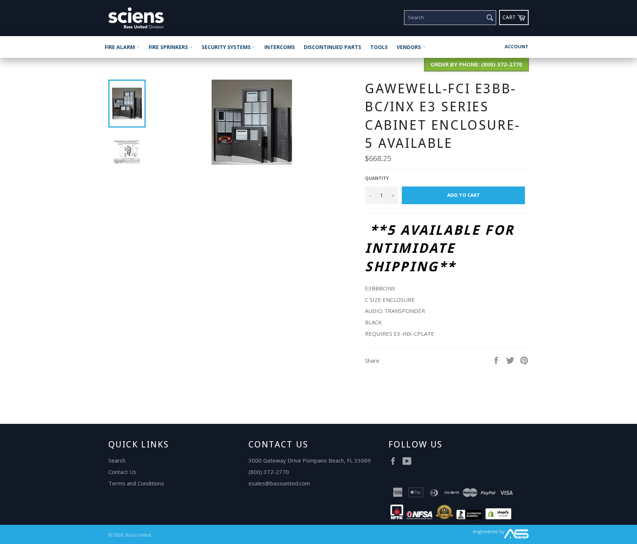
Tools (379, 46)
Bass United (138, 535)
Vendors (409, 46)
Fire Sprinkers (169, 46)
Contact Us (122, 471)
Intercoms (279, 46)
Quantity (377, 178)
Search (116, 460)
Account (517, 46)
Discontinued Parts (332, 46)
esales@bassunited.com (279, 483)
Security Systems (227, 46)
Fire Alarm (120, 46)
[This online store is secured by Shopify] (498, 517)
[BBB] (469, 517)
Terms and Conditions (136, 483)
